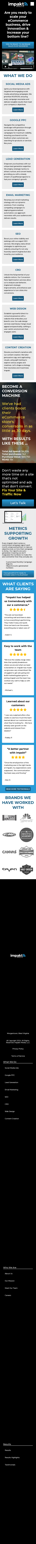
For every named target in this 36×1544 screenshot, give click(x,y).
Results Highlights (12, 1458)
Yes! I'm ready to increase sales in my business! (18, 45)
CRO (7, 1104)
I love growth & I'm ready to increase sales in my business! (16, 574)
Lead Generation (11, 1082)
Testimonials (10, 1465)
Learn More (18, 110)
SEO (6, 1097)
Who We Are (9, 1267)
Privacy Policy (18, 1049)
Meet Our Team (11, 1288)
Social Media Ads (12, 1068)
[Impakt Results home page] (18, 956)
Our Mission (9, 1281)
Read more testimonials (18, 789)
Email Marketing (11, 1090)
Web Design (10, 1111)
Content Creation (12, 1119)
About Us (8, 1274)
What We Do (9, 1062)
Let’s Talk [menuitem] (18, 503)
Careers (8, 1295)
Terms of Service (18, 1056)
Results (7, 1444)
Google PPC (10, 1075)
